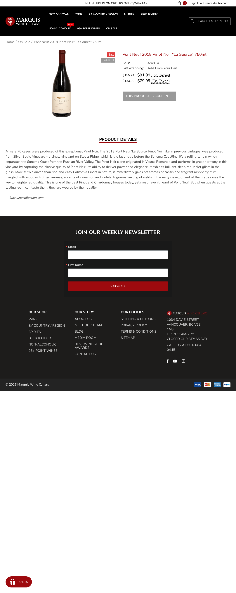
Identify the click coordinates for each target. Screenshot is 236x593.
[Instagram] (184, 360)
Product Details (118, 139)
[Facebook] (167, 360)
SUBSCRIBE (118, 286)
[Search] (192, 21)
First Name (75, 264)
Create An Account (216, 3)
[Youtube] (175, 360)
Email (72, 246)
